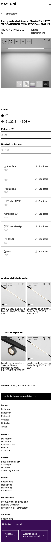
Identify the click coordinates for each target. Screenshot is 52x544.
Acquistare (6, 490)
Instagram (6, 409)
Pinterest (5, 416)
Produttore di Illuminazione (14, 501)
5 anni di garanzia (10, 470)
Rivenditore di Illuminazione (15, 507)
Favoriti (4, 447)
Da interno (6, 438)
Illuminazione (10, 13)
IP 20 (7, 150)
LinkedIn (5, 423)
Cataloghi (6, 464)
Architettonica (8, 444)
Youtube (5, 419)
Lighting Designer (10, 504)
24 (5, 135)
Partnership (6, 487)
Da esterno (6, 441)
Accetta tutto (9, 535)
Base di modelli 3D (10, 461)
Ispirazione (6, 484)
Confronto (6, 450)
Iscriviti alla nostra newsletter (18, 396)
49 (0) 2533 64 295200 (23, 385)
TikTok (4, 426)
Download (6, 467)
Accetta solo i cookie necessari (31, 535)
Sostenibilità (7, 481)
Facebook (6, 412)
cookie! (18, 524)
